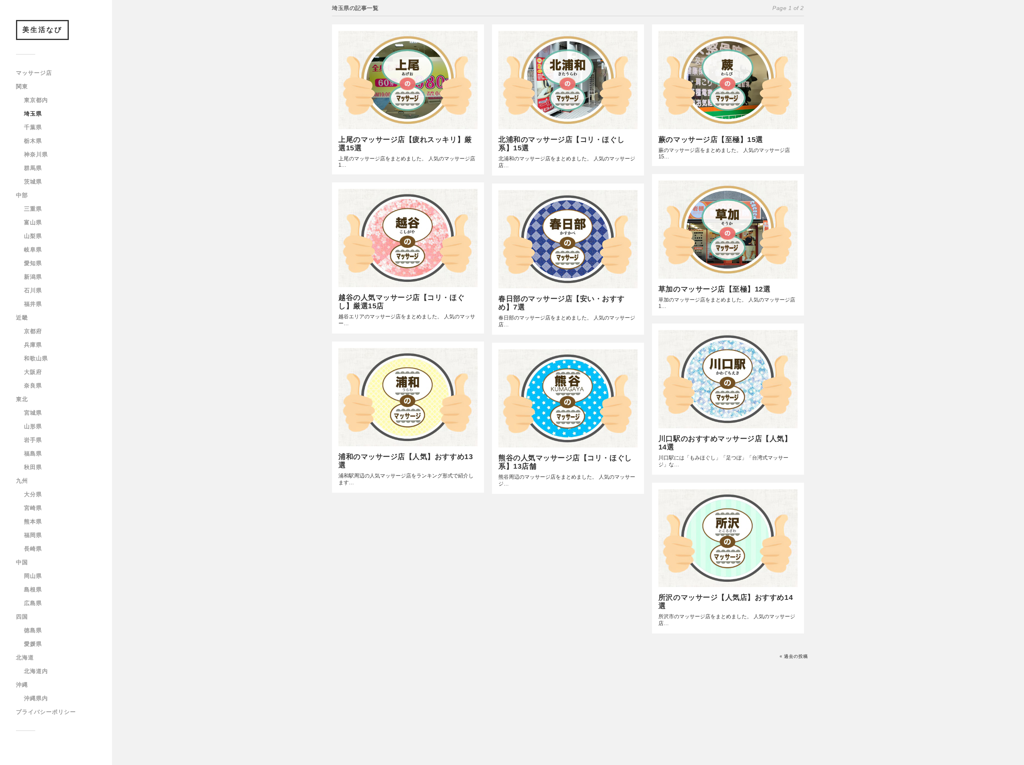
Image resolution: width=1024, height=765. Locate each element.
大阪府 (33, 372)
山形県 (33, 426)
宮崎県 (33, 508)
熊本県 (33, 521)
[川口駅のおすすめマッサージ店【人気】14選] (728, 379)
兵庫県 (33, 345)
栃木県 (33, 141)
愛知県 (33, 263)
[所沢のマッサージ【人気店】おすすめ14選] (728, 538)
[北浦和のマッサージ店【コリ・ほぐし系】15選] (568, 80)
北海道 (25, 657)
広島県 (33, 603)
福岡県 (33, 535)
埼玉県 (33, 113)
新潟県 (33, 277)
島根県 (33, 589)
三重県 (33, 209)
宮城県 (33, 412)
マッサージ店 (34, 73)
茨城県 (33, 181)
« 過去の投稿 (794, 656)
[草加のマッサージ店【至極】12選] (728, 229)
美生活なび (42, 30)
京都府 (33, 331)
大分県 (33, 494)
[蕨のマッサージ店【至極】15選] (728, 80)
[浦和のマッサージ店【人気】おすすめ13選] (408, 397)
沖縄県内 (36, 698)
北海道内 (36, 671)
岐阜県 (33, 249)
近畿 (22, 317)
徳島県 (33, 630)
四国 (22, 616)
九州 (22, 480)
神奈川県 (36, 154)
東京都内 (36, 100)
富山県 (33, 222)
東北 (22, 399)
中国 (22, 562)
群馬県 (33, 168)
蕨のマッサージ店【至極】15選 (710, 140)
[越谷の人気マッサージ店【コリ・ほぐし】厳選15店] (408, 238)
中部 (22, 195)
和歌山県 (36, 358)
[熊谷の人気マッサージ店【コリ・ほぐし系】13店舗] (568, 398)
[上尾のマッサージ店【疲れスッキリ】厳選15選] (408, 80)
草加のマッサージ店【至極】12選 (714, 289)
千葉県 (33, 127)
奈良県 (33, 385)
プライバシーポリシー (46, 712)
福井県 (33, 304)
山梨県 (33, 236)
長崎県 (33, 548)
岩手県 (33, 440)
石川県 (33, 290)
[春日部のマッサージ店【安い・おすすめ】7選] (568, 239)
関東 (22, 86)
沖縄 (22, 684)
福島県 (33, 453)
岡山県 (33, 576)
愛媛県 (33, 644)
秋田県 (33, 467)
